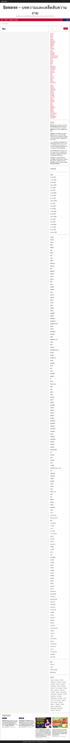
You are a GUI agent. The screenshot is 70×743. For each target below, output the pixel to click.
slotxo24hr (52, 460)
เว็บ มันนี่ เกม (52, 625)
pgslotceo (52, 407)
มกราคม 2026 (53, 195)
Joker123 (52, 329)
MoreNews (39, 741)
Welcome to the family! (13, 19)
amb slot (51, 276)
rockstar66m (52, 428)
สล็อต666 (52, 570)
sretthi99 (52, 465)
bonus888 (52, 287)
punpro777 (52, 114)
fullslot (51, 305)
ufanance (52, 504)
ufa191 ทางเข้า (53, 491)
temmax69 (52, 481)
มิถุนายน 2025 (53, 214)
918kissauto (52, 263)
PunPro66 (52, 410)
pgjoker (51, 392)
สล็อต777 (52, 573)
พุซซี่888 (51, 546)
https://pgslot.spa (54, 57)
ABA (51, 268)
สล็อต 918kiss (53, 557)
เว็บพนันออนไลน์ (53, 638)
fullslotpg (52, 101)
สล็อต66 (51, 39)
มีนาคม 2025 (52, 221)
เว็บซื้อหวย (52, 630)
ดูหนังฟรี (51, 92)
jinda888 (63, 686)
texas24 (51, 483)
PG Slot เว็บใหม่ (53, 384)
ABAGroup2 (52, 271)
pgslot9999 (52, 405)
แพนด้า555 (52, 654)
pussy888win (52, 423)
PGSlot (51, 394)
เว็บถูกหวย (52, 633)
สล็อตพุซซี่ (52, 586)
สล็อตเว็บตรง (52, 41)
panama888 (52, 373)
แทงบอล (51, 649)
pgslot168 (52, 397)
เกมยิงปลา (52, 615)
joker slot (52, 70)
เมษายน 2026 (52, 187)
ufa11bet (51, 486)
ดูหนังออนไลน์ (53, 67)
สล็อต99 (51, 580)
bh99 (51, 281)
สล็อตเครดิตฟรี (53, 594)
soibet (51, 462)
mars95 (51, 360)
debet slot (52, 295)
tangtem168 (52, 476)
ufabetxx (51, 499)
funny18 (51, 310)
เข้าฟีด (51, 667)
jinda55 (51, 36)
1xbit (51, 255)
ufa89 (51, 494)
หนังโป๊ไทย (52, 54)
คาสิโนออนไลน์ (53, 515)
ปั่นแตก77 (52, 541)
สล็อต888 (52, 43)
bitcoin (51, 284)
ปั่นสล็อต (52, 536)
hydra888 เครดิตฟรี (54, 323)
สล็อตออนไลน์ (53, 82)
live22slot (52, 347)
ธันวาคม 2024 (53, 229)
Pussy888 (52, 418)
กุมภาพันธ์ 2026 (53, 193)
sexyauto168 (53, 694)
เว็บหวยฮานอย (53, 646)
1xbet (51, 250)
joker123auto (52, 331)
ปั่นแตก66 (52, 111)
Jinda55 (51, 326)
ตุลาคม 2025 (52, 203)
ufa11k (51, 489)
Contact (6, 19)
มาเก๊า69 (52, 549)
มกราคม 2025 (53, 227)
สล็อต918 (52, 578)
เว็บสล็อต (52, 641)
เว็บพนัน (51, 636)
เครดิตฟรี (52, 710)
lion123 (51, 342)
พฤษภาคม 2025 (53, 216)
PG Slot (51, 381)
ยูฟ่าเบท (51, 552)
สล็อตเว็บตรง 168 (53, 599)
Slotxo (51, 457)
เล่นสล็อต (52, 622)
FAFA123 (51, 300)
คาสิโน (51, 512)
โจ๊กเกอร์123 (52, 72)
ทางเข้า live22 (53, 523)
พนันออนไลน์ (52, 544)
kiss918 (51, 61)
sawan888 (52, 441)
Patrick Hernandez (6, 727)
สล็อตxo (51, 81)
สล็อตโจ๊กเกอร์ (53, 604)
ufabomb (51, 502)
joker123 (52, 33)
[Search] (61, 20)
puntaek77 (52, 415)
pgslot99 (52, 402)
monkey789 (52, 363)
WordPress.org (53, 672)
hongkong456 (52, 321)
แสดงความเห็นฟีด (53, 669)
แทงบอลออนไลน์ (53, 651)
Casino (51, 292)
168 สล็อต (52, 239)
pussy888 (52, 48)
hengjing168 (52, 318)
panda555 (52, 376)
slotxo (51, 51)
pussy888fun (52, 420)
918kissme (52, 266)
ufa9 (51, 497)
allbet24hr (52, 273)
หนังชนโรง (52, 88)
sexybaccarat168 (53, 449)
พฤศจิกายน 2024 (53, 232)
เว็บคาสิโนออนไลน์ (54, 628)
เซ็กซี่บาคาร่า (52, 617)
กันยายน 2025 (53, 206)
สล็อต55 (51, 565)
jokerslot (52, 78)
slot (51, 64)
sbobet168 (52, 444)
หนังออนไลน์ (52, 107)
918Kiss (51, 260)
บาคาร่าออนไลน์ (53, 113)
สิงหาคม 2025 (53, 208)
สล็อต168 (52, 560)
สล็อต (51, 73)
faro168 (51, 302)
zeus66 (51, 510)
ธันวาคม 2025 (53, 198)
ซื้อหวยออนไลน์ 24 (53, 518)
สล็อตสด (51, 588)
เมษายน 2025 (52, 219)
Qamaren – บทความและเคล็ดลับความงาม (35, 9)
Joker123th (52, 334)
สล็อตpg (51, 583)
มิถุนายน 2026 (53, 182)
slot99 (51, 38)
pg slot (51, 60)
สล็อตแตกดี (52, 602)
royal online (52, 431)
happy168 (52, 315)
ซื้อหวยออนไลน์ (53, 116)
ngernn (51, 365)
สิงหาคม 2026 (53, 177)
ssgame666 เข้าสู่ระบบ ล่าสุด (55, 468)
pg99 (51, 389)
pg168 (51, 35)
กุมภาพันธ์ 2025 (53, 224)
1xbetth (51, 253)
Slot (51, 452)
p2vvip (51, 371)
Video (67, 19)
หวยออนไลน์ (52, 117)
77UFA (51, 258)
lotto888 (52, 355)
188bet (51, 245)
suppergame (52, 473)
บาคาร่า (51, 49)
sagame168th (53, 89)
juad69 (51, 336)
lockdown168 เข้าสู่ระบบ (54, 350)
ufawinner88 (52, 507)
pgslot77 (52, 110)
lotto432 (52, 352)
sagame (51, 434)
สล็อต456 (52, 562)
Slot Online (52, 455)
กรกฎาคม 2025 (53, 211)
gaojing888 (52, 313)
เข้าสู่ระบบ (52, 664)
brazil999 (52, 289)
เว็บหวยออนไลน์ (53, 643)
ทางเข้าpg (52, 525)
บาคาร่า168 (52, 96)
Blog (2, 19)
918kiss (51, 85)
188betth (52, 247)
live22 (51, 102)
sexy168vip (52, 447)
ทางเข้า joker (52, 69)
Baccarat (52, 279)
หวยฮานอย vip (53, 609)
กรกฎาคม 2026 (53, 179)
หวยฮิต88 (52, 612)
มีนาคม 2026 (52, 190)
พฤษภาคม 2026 (53, 185)
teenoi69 (52, 478)
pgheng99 (52, 99)
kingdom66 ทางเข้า (53, 339)
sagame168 (52, 436)
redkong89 (52, 426)
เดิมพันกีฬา (52, 620)
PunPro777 (52, 413)
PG (50, 378)
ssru (51, 470)
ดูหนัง (51, 104)
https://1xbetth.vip (54, 55)
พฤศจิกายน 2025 (53, 200)
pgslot (51, 46)
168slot (51, 242)
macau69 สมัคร (53, 357)
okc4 (51, 368)
